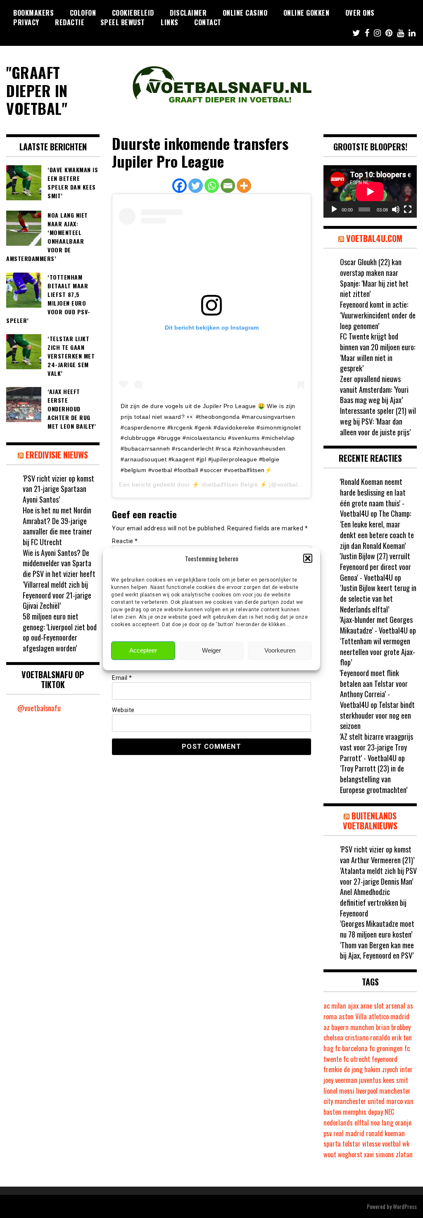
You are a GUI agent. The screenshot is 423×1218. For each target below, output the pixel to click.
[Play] (334, 209)
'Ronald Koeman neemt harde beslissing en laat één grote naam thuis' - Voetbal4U (373, 497)
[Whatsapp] (211, 185)
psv (327, 1133)
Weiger (211, 650)
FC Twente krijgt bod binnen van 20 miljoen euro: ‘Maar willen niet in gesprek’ (377, 352)
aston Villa (353, 1016)
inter (406, 1069)
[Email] (228, 185)
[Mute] (396, 209)
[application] (370, 191)
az (326, 1027)
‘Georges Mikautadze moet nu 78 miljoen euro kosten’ (377, 929)
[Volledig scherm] (408, 209)
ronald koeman (385, 1133)
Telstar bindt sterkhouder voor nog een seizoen (377, 715)
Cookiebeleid (133, 13)
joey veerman (340, 1080)
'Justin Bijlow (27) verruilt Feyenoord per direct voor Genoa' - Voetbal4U (375, 566)
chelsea (333, 1037)
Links (169, 22)
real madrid (348, 1133)
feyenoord (384, 1059)
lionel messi (338, 1091)
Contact (207, 22)
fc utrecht (356, 1059)
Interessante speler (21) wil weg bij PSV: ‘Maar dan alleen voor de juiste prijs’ (378, 421)
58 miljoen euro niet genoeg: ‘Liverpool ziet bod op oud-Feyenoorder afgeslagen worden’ (60, 632)
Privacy (26, 22)
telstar (351, 1144)
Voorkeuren (279, 650)
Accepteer (143, 650)
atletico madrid (388, 1016)
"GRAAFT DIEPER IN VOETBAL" (37, 90)
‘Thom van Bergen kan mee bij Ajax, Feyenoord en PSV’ (377, 950)
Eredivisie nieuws (57, 455)
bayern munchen (352, 1027)
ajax (353, 1006)
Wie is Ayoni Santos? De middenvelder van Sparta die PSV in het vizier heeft (59, 563)
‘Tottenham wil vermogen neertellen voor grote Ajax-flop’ (377, 651)
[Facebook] (179, 185)
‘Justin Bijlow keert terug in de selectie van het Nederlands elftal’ (378, 598)
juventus (370, 1080)
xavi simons (379, 1154)
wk (405, 1144)
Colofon (83, 13)
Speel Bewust (122, 22)
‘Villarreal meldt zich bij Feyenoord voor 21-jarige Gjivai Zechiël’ (57, 595)
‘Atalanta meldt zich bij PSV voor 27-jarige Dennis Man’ (378, 876)
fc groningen (386, 1048)
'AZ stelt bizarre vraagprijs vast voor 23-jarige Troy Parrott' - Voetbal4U (376, 747)
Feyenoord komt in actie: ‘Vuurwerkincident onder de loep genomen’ (378, 315)
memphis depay (363, 1112)
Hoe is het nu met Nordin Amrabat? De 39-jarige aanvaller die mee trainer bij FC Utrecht (57, 526)
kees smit (395, 1080)
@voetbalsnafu (39, 708)
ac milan (334, 1006)
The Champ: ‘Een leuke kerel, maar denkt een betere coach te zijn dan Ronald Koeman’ (377, 529)
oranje (403, 1123)
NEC (389, 1112)
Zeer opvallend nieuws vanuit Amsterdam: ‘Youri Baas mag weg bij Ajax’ (374, 389)
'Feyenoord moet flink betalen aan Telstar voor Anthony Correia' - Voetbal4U (374, 688)
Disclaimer (188, 13)
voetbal (391, 1144)
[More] (244, 185)
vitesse (371, 1144)
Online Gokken (306, 13)
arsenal (395, 1006)
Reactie (125, 541)
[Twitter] (195, 185)
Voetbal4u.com (374, 238)
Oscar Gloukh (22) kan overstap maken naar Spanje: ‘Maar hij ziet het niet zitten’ (374, 277)
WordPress (405, 1206)
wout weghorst (342, 1154)
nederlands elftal (346, 1123)
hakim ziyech (381, 1069)
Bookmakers (33, 13)
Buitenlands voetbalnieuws (370, 821)
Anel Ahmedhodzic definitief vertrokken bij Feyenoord (373, 902)
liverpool (367, 1091)
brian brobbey (393, 1027)
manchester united (360, 1101)
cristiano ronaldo (367, 1037)
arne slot (372, 1006)
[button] (308, 558)
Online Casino (245, 13)
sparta (332, 1144)
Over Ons (360, 13)
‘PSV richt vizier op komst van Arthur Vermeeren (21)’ (377, 854)
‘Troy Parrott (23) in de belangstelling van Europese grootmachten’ (373, 779)
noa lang (382, 1123)
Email (122, 677)
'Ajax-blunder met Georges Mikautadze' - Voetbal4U (376, 625)
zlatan (404, 1154)
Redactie (69, 22)
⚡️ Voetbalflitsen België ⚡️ (229, 484)
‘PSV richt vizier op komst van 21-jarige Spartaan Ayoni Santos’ (58, 489)
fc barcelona (351, 1048)
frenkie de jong (343, 1069)
